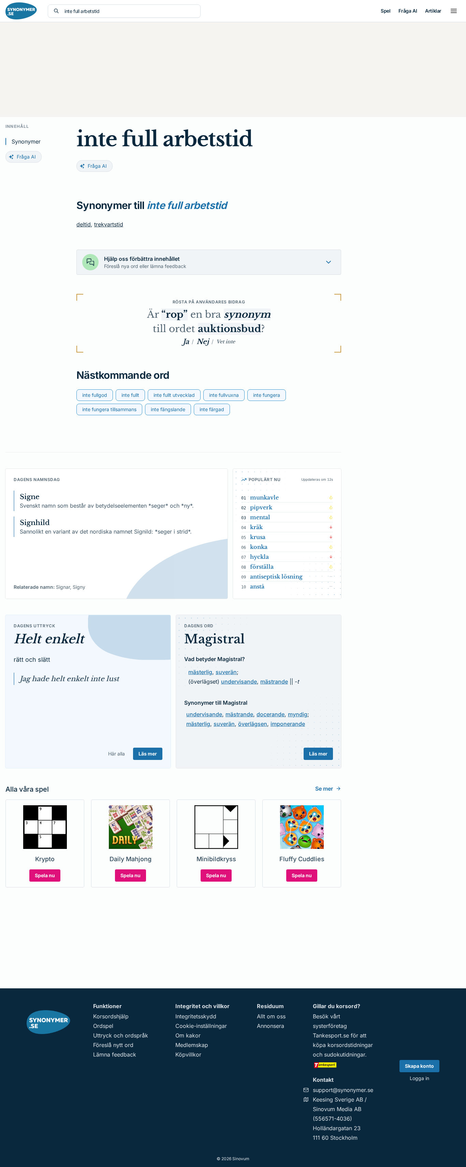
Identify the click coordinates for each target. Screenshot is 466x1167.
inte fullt (130, 395)
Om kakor (188, 1035)
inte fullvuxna (224, 395)
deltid (83, 224)
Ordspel (103, 1025)
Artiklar (433, 11)
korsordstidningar (350, 1045)
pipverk (261, 507)
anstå (257, 586)
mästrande (274, 681)
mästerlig (200, 672)
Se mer (324, 788)
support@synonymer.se (343, 1090)
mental (260, 517)
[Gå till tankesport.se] (343, 1064)
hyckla (259, 556)
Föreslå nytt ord (113, 1045)
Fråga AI (407, 11)
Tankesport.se (331, 1035)
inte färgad (212, 409)
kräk (256, 527)
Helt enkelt (49, 639)
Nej (202, 342)
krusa (257, 537)
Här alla (116, 754)
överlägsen (252, 723)
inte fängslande (168, 409)
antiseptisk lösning (276, 576)
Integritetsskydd (195, 1016)
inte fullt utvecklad (174, 395)
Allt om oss (271, 1016)
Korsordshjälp (111, 1016)
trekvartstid (108, 224)
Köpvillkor (188, 1054)
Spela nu (45, 875)
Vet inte (225, 342)
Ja (186, 342)
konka (258, 546)
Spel (385, 11)
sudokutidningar (344, 1054)
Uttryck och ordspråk (120, 1035)
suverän (226, 672)
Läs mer (148, 754)
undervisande (239, 681)
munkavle (264, 497)
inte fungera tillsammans (109, 409)
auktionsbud (229, 329)
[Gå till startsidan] (21, 10)
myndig (297, 714)
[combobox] (129, 11)
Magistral (214, 639)
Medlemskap (191, 1045)
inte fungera (266, 395)
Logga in (419, 1078)
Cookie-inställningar (201, 1025)
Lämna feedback (114, 1054)
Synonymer (26, 141)
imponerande (288, 723)
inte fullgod (94, 395)
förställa (262, 566)
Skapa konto (419, 1066)
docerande (271, 714)
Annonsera (270, 1025)
